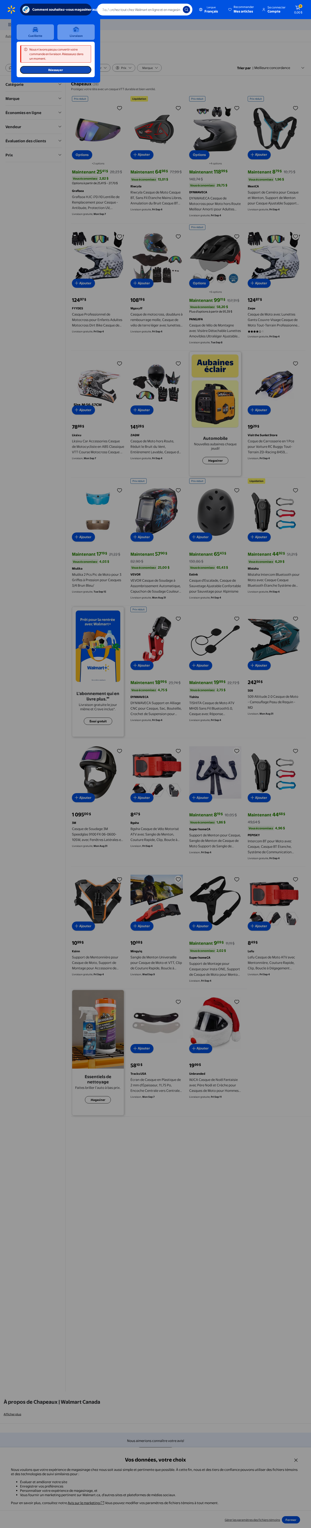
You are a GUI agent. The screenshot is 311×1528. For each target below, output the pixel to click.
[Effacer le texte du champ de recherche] (176, 9)
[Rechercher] (186, 9)
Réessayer (55, 70)
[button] (241, 9)
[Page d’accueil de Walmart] (11, 9)
